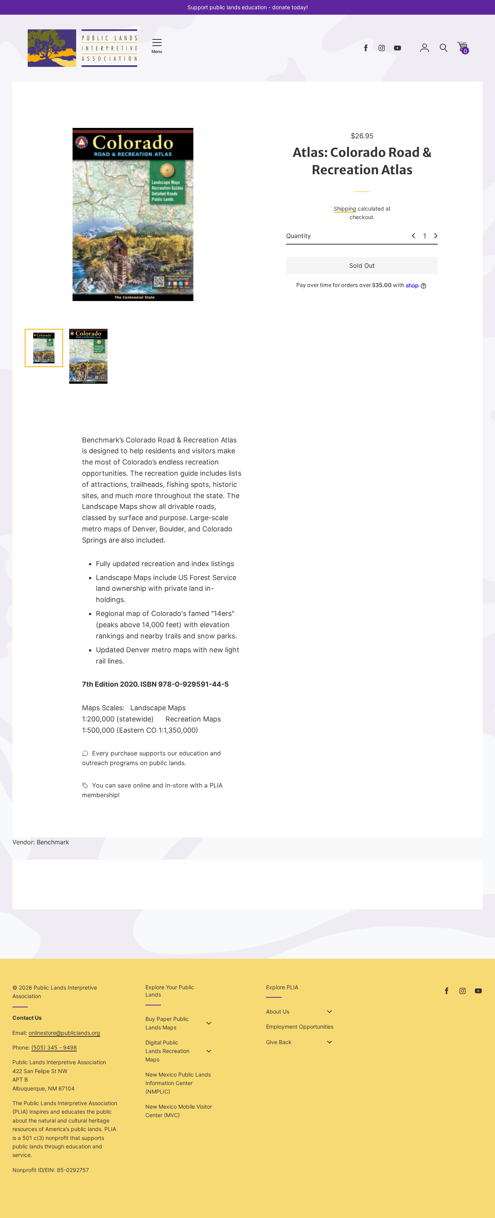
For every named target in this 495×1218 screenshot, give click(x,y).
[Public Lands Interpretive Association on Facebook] (366, 48)
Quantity (298, 236)
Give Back (279, 1042)
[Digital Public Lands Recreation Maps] (209, 1051)
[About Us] (329, 1011)
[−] (413, 236)
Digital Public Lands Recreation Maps (167, 1051)
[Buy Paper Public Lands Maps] (209, 1023)
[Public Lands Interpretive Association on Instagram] (381, 48)
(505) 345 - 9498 (54, 1047)
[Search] (443, 48)
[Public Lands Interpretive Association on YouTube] (397, 48)
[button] (462, 49)
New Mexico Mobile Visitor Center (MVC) (178, 1110)
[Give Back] (329, 1042)
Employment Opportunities (299, 1026)
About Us (277, 1011)
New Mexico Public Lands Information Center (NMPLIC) (178, 1083)
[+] (436, 236)
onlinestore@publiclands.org (64, 1032)
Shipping (345, 208)
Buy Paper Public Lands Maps (167, 1023)
